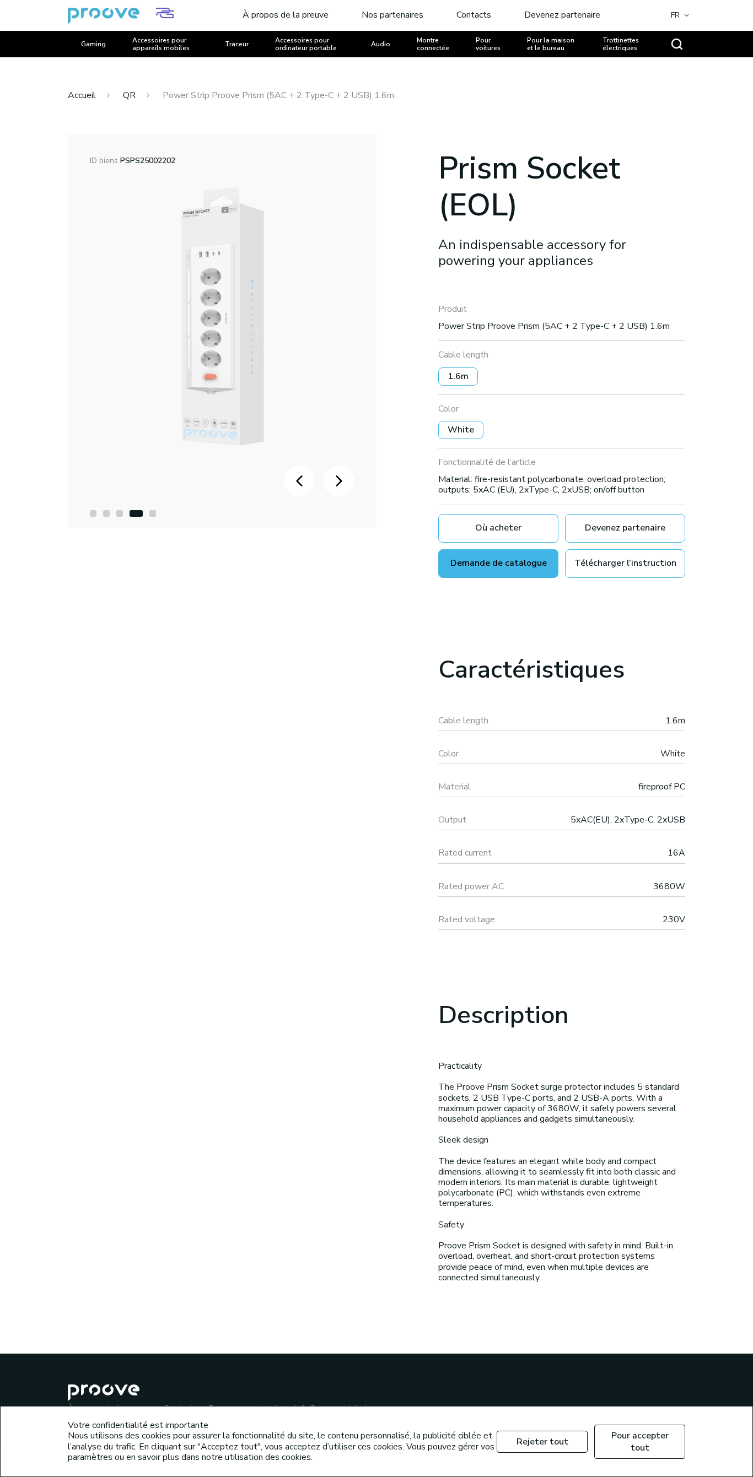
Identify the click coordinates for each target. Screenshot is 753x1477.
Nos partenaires (392, 15)
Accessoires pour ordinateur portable (306, 44)
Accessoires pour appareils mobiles (161, 44)
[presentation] (299, 481)
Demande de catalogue (498, 563)
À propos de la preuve (286, 15)
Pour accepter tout (640, 1442)
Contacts (473, 15)
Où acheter (498, 528)
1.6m (458, 376)
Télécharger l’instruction (625, 563)
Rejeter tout (542, 1442)
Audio (380, 44)
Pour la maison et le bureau (550, 44)
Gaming (93, 44)
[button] (93, 513)
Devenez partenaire (562, 15)
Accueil (82, 95)
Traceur (237, 44)
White (461, 430)
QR (129, 95)
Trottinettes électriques (621, 44)
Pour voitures (488, 44)
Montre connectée (433, 44)
